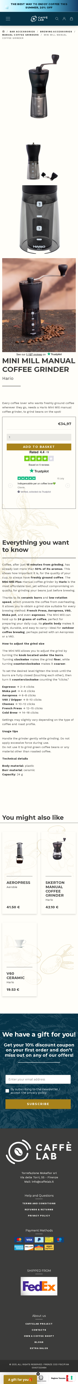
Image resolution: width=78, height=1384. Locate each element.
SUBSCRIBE (38, 1104)
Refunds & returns (39, 1209)
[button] (39, 87)
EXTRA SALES (39, 1348)
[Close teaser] (38, 1374)
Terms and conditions (39, 1203)
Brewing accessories (56, 31)
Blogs (39, 1342)
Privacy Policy (39, 1215)
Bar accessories (22, 31)
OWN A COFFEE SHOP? (39, 1336)
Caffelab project (39, 1324)
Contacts (39, 1330)
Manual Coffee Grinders (20, 35)
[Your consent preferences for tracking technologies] (71, 1377)
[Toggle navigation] (8, 18)
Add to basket (39, 447)
